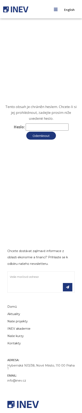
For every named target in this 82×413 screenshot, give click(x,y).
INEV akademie (18, 329)
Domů (12, 307)
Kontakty (14, 343)
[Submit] (67, 287)
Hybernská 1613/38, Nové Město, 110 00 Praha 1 (41, 367)
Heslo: (20, 127)
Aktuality (13, 314)
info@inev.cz (16, 380)
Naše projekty (17, 321)
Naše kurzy (15, 336)
